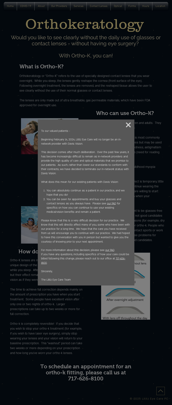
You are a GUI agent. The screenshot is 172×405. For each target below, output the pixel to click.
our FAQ (111, 203)
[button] (128, 124)
